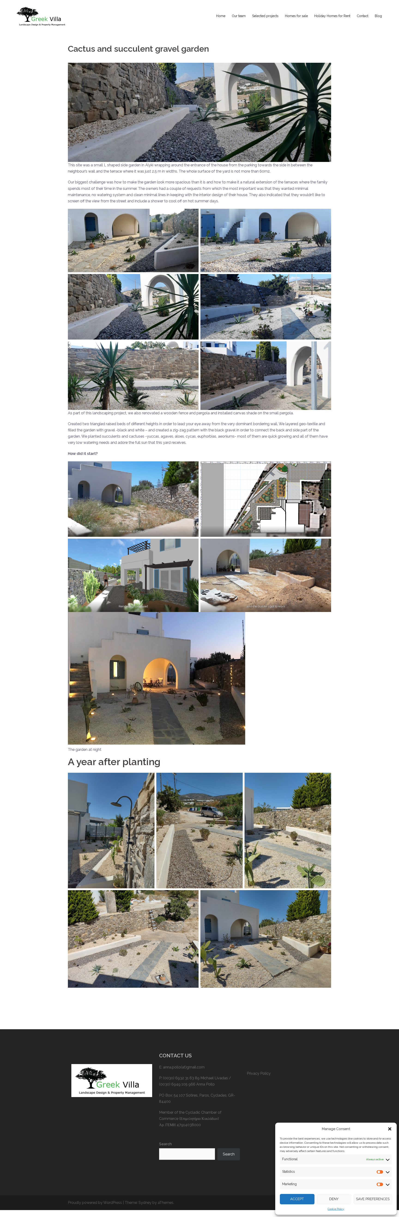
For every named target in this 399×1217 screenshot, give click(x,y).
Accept (297, 1199)
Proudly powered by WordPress (95, 1202)
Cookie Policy (336, 1209)
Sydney (145, 1202)
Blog (378, 16)
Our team (239, 16)
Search (165, 1144)
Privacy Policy (259, 1073)
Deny (334, 1199)
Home (220, 16)
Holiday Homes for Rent (332, 16)
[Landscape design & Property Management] (42, 16)
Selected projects (265, 16)
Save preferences (373, 1199)
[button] (389, 1129)
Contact (362, 16)
